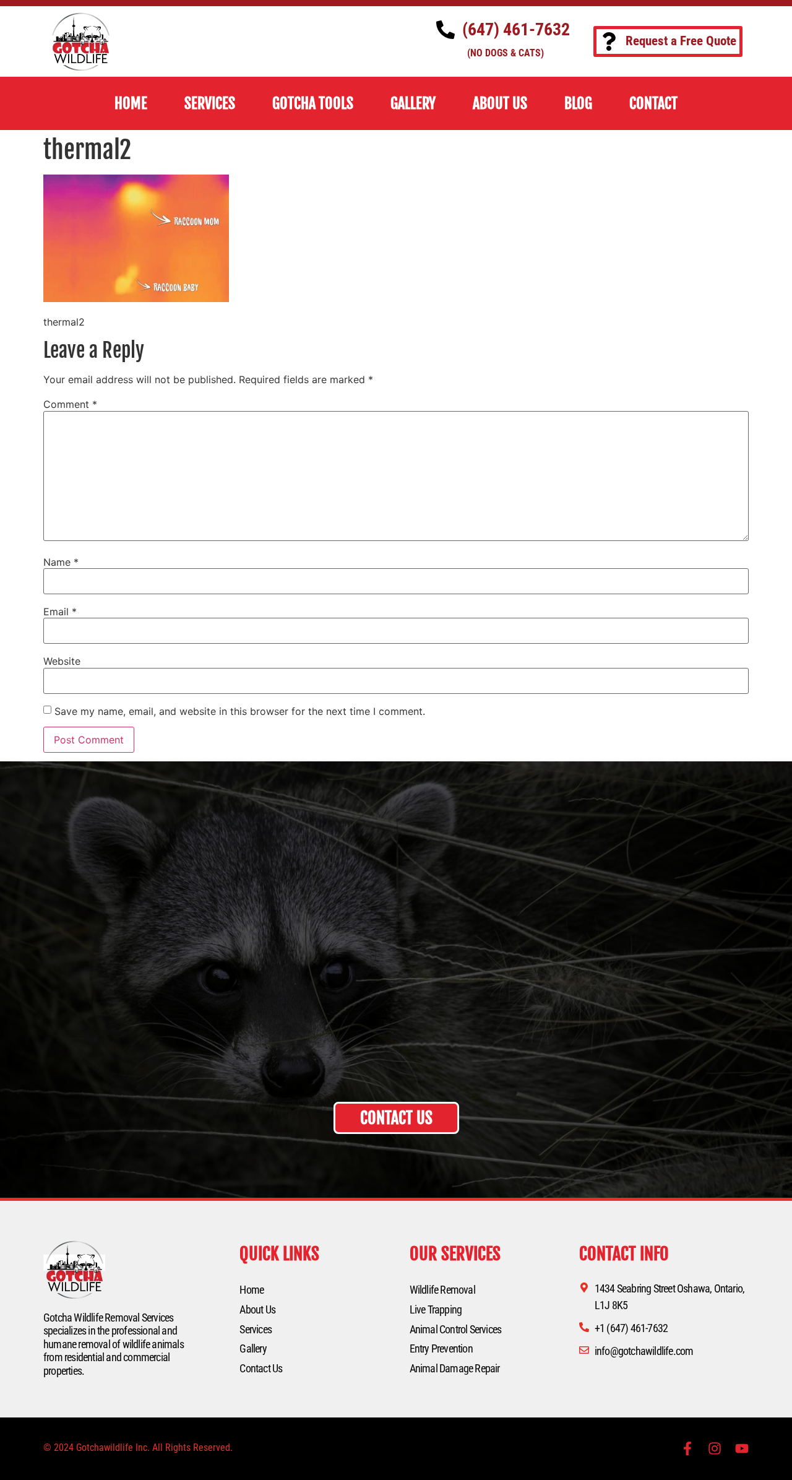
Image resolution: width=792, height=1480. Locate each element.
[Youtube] (742, 1448)
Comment (70, 404)
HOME (130, 103)
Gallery (252, 1348)
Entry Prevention (441, 1348)
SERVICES (209, 103)
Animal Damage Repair (455, 1368)
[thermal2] (136, 298)
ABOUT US (500, 103)
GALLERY (413, 103)
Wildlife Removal (442, 1289)
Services (255, 1329)
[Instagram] (714, 1448)
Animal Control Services (456, 1329)
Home (251, 1289)
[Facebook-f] (687, 1448)
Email (60, 612)
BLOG (578, 103)
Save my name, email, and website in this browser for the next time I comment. (239, 711)
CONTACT (653, 103)
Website (61, 661)
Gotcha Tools (312, 103)
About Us (257, 1309)
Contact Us (260, 1368)
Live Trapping (436, 1309)
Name (61, 562)
